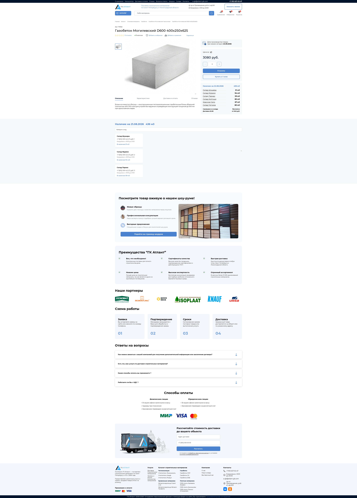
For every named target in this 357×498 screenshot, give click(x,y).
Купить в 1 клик (221, 77)
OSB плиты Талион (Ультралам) (186, 490)
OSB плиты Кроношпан (188, 487)
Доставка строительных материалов (152, 472)
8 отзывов (128, 35)
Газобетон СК (184, 475)
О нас (203, 470)
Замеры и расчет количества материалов (152, 478)
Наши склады (206, 473)
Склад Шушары (209, 90)
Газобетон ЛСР (185, 473)
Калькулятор (129, 1)
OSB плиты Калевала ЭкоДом (187, 484)
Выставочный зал (208, 475)
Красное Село (209, 102)
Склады (178, 1)
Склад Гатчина (209, 105)
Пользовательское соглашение (218, 497)
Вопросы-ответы (161, 1)
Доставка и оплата (141, 1)
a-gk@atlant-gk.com (200, 1)
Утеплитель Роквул (165, 478)
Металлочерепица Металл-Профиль (167, 488)
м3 (211, 52)
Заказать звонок (233, 7)
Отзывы (152, 1)
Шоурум (172, 1)
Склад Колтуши (209, 99)
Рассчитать (198, 449)
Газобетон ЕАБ (185, 478)
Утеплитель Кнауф (164, 475)
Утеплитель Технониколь (167, 473)
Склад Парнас (209, 96)
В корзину (221, 71)
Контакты (186, 1)
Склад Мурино (209, 93)
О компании (119, 1)
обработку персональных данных (199, 453)
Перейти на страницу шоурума (148, 234)
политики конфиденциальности (189, 454)
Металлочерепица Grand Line (166, 484)
